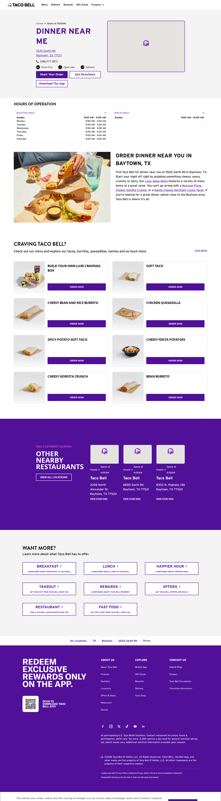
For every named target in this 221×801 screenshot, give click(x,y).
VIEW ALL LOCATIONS (53, 477)
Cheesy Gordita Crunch (131, 190)
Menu (44, 4)
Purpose (96, 4)
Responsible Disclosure (110, 777)
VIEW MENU (200, 251)
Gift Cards (82, 4)
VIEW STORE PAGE (99, 498)
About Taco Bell (109, 667)
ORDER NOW (77, 286)
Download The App (52, 83)
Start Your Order (52, 74)
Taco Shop (140, 695)
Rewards (68, 4)
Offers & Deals (108, 695)
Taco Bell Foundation (180, 681)
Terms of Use (155, 773)
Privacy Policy (121, 773)
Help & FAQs (175, 667)
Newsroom (106, 702)
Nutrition (105, 681)
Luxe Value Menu (156, 181)
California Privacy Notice (139, 773)
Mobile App (141, 667)
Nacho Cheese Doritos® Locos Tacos (179, 190)
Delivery (55, 4)
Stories (104, 709)
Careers (173, 674)
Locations (106, 688)
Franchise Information (180, 688)
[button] (115, 661)
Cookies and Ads (108, 773)
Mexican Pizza (191, 185)
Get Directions (85, 74)
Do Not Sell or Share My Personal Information (139, 777)
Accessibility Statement (171, 773)
